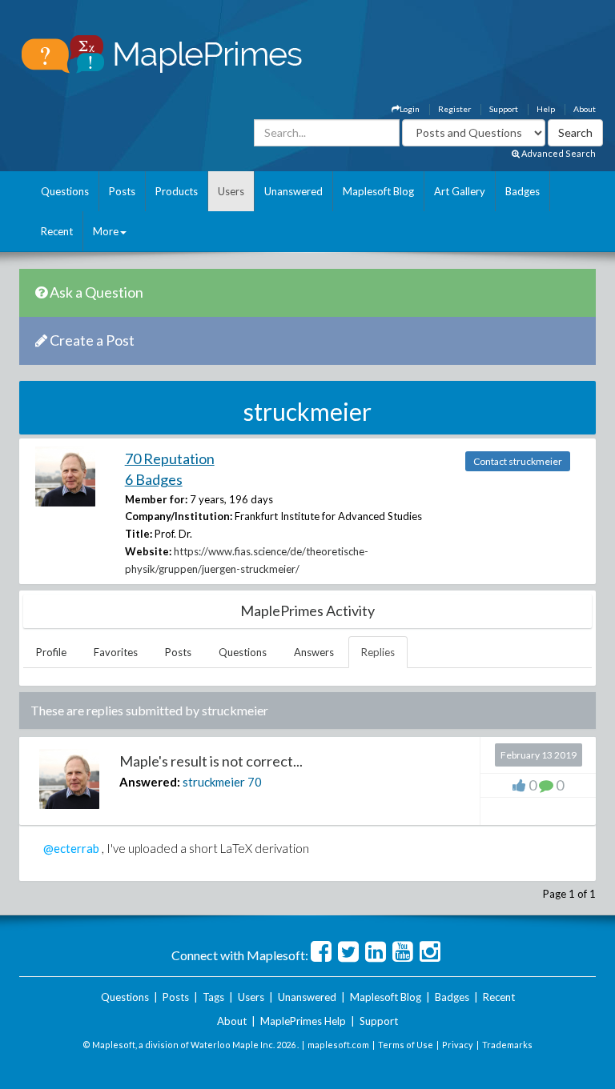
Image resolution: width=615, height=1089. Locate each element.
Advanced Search (558, 153)
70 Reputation (170, 458)
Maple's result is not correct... (211, 761)
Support (503, 109)
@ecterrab (71, 848)
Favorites (116, 652)
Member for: (156, 499)
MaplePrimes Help (303, 1021)
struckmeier (214, 782)
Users (231, 191)
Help (546, 109)
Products (176, 191)
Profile (51, 652)
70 (254, 782)
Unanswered (293, 191)
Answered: (149, 782)
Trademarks (507, 1044)
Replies (378, 652)
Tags (213, 997)
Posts (122, 191)
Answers (314, 652)
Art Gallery (459, 191)
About (584, 109)
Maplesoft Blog (378, 191)
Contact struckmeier (517, 461)
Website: (148, 551)
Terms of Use (405, 1044)
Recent (57, 231)
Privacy (457, 1044)
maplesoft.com (338, 1044)
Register (454, 109)
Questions (65, 191)
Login (410, 109)
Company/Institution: (178, 516)
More (106, 231)
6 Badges (154, 479)
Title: (138, 533)
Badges (522, 191)
